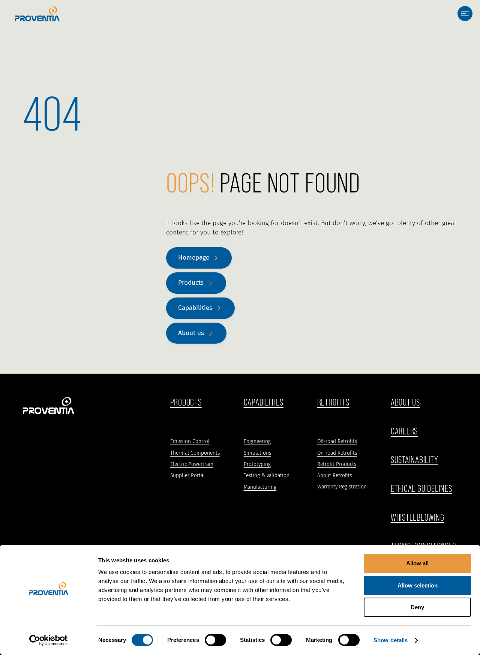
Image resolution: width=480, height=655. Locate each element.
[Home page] (37, 13)
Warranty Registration (342, 487)
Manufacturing (260, 487)
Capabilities (195, 308)
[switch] (215, 640)
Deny (417, 607)
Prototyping (257, 464)
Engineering (257, 441)
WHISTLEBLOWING (417, 517)
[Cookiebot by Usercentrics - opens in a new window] (48, 640)
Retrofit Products (336, 464)
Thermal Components (195, 453)
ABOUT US (405, 402)
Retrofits (333, 402)
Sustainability (414, 460)
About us (191, 333)
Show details (391, 640)
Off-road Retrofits (337, 441)
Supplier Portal (187, 475)
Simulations (257, 453)
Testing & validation (267, 475)
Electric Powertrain (191, 464)
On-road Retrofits (337, 453)
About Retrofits (334, 475)
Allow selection (418, 585)
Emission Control (190, 441)
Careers (404, 431)
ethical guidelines (421, 489)
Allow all (417, 563)
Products (191, 283)
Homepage (193, 257)
